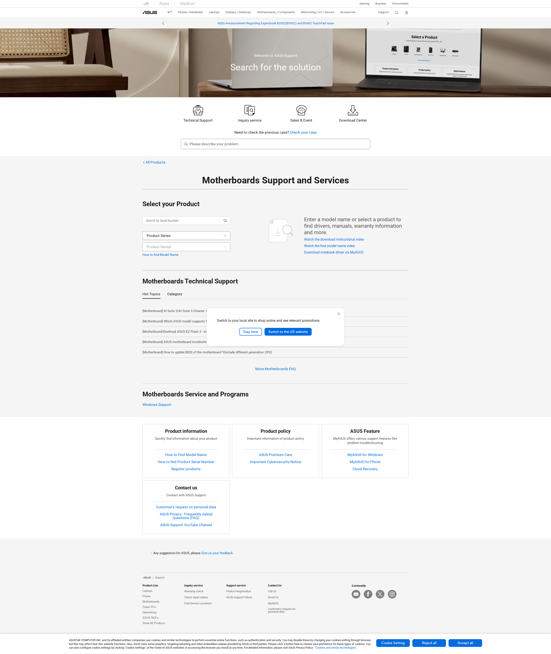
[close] (339, 313)
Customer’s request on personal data (186, 507)
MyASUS (273, 603)
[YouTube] (356, 594)
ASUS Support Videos (239, 597)
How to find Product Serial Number (186, 462)
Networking (149, 612)
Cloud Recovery (365, 469)
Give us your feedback (217, 553)
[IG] (392, 594)
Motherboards (150, 601)
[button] (364, 3)
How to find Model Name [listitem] (160, 255)
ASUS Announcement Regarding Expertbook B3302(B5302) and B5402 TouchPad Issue (275, 23)
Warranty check (193, 591)
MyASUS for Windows (365, 455)
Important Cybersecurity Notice (275, 462)
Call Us (272, 591)
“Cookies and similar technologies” (335, 647)
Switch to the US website (288, 331)
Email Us (273, 597)
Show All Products (153, 623)
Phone (146, 596)
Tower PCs (149, 607)
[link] (149, 12)
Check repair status (196, 597)
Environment (400, 3)
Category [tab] (174, 294)
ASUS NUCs (150, 617)
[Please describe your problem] (186, 144)
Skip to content (145, 13)
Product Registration (238, 591)
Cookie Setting (393, 643)
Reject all (429, 643)
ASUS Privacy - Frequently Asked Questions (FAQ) (186, 516)
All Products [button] (155, 162)
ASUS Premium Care (275, 455)
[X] (380, 594)
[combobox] (186, 235)
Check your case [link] (303, 132)
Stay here (250, 331)
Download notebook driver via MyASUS (334, 252)
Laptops (147, 590)
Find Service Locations (198, 603)
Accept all (465, 643)
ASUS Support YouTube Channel (186, 525)
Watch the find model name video (329, 246)
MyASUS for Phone (365, 462)
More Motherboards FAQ (275, 369)
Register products (186, 469)
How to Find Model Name (186, 455)
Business (380, 3)
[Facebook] (368, 594)
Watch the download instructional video (334, 239)
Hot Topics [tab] (151, 294)
